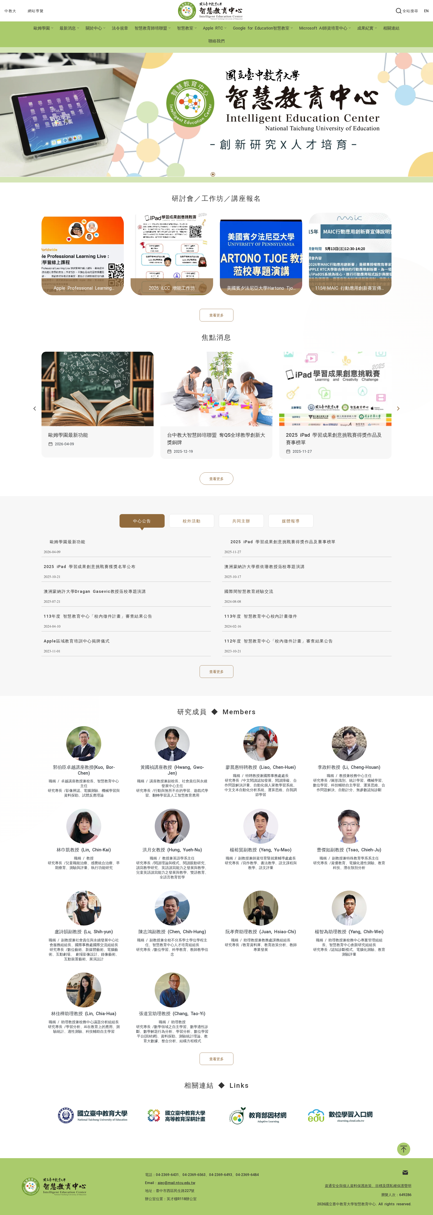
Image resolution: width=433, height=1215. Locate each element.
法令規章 (120, 28)
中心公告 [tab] (142, 521)
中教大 (10, 10)
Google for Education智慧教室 (261, 28)
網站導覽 (36, 10)
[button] (212, 174)
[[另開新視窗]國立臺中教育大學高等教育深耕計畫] (175, 1115)
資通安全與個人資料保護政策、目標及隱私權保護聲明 (368, 1185)
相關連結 (391, 28)
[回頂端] (403, 1149)
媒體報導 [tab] (291, 521)
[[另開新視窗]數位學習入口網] (340, 1115)
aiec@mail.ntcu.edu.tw (176, 1182)
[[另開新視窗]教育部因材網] (258, 1115)
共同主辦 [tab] (241, 521)
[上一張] (34, 408)
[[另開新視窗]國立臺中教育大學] (93, 1115)
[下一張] (398, 408)
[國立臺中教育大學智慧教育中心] (212, 11)
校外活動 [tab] (191, 521)
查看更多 (216, 315)
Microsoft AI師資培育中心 (323, 28)
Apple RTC (213, 28)
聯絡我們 (216, 41)
